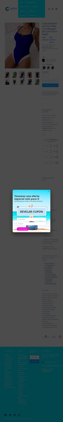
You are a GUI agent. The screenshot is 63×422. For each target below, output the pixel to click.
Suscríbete (23, 229)
